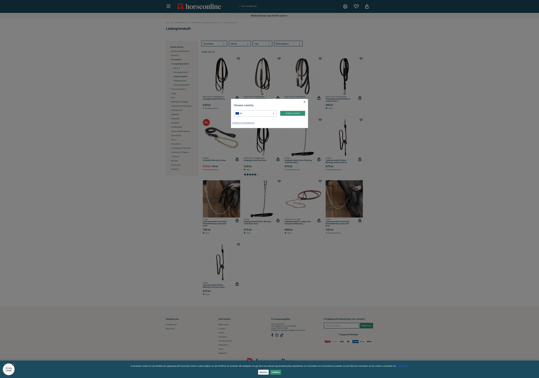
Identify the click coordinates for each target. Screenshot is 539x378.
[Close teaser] (13, 364)
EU (241, 113)
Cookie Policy (402, 366)
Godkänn (276, 372)
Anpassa (263, 372)
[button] (9, 369)
